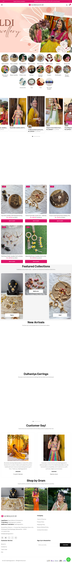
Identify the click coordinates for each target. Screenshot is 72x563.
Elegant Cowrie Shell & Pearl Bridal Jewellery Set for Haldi (60, 175)
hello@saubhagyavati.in (7, 533)
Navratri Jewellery (67, 75)
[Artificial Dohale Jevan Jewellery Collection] (23, 69)
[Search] (66, 5)
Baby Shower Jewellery (5, 75)
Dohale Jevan (23, 75)
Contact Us (4, 546)
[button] (35, 50)
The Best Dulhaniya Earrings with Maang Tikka (12, 411)
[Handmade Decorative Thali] (40, 82)
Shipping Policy (41, 524)
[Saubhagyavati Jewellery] (36, 5)
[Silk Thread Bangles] (49, 82)
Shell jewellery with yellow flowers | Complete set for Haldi (36, 175)
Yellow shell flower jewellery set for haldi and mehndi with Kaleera (36, 256)
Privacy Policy (40, 522)
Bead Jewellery (31, 63)
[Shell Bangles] (58, 69)
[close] (70, 1)
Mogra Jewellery (14, 75)
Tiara (31, 87)
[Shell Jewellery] (40, 58)
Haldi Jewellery (5, 63)
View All (67, 139)
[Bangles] (49, 69)
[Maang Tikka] (67, 58)
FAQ (2, 552)
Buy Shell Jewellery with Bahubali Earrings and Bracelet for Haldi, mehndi (12, 215)
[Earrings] (32, 69)
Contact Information (42, 530)
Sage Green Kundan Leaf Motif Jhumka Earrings (12, 360)
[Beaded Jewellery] (32, 58)
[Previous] (2, 113)
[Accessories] (23, 82)
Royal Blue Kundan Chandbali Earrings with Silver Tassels (36, 360)
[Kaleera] (58, 58)
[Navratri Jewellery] (67, 69)
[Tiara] (32, 82)
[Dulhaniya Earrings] (40, 69)
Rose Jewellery (49, 63)
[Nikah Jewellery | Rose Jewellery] (49, 58)
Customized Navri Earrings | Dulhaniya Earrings (60, 411)
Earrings (31, 75)
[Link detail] (2, 537)
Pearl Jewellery (22, 63)
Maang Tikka (67, 63)
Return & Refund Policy (43, 527)
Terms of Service (41, 519)
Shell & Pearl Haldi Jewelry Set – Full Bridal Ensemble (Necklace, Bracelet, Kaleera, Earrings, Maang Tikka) (36, 215)
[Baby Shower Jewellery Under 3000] (14, 69)
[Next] (70, 113)
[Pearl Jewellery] (23, 58)
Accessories (23, 87)
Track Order (4, 549)
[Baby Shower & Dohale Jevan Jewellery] (5, 69)
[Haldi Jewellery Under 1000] (36, 284)
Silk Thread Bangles (49, 88)
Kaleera (58, 63)
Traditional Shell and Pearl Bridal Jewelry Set (12, 175)
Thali (40, 87)
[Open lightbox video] (36, 114)
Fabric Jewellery (14, 63)
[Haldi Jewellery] (5, 58)
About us (3, 544)
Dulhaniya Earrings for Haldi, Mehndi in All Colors (36, 411)
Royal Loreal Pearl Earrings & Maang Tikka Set (60, 215)
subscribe (65, 544)
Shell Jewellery (40, 63)
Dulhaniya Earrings (40, 75)
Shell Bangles (58, 75)
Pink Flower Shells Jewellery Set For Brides (12, 256)
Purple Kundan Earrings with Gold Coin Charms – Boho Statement (60, 360)
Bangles (49, 75)
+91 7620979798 (5, 531)
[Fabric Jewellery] (14, 58)
